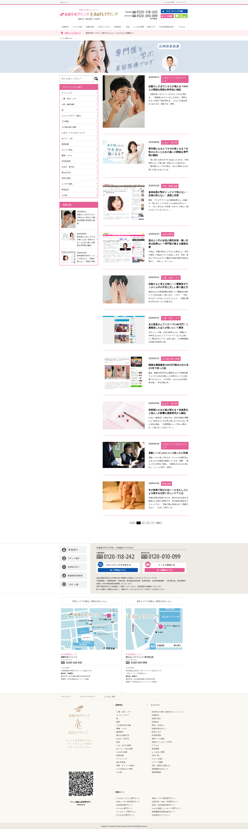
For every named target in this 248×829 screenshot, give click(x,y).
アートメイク (67, 93)
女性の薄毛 (66, 178)
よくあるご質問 (169, 2)
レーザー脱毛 (67, 184)
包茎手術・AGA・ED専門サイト (165, 802)
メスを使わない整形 (124, 769)
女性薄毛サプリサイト (161, 815)
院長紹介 (155, 722)
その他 (64, 195)
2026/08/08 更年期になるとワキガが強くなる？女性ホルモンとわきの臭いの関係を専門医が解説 (86, 239)
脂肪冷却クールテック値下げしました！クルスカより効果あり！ (110, 33)
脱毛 (118, 742)
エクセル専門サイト (124, 808)
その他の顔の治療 (69, 127)
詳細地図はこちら (70, 654)
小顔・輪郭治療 (68, 104)
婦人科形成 (120, 762)
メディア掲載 (157, 762)
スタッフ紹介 (157, 759)
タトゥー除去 (67, 150)
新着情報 (155, 749)
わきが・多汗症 (68, 167)
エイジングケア (122, 715)
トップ (61, 38)
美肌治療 (65, 144)
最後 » (159, 523)
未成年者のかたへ (159, 729)
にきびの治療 (121, 752)
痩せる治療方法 (122, 735)
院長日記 (65, 190)
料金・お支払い (158, 725)
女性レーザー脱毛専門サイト (128, 802)
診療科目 (155, 715)
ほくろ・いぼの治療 (124, 749)
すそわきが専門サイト (125, 815)
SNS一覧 (155, 755)
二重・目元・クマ (69, 99)
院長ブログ (156, 732)
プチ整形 (65, 121)
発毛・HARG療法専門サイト (163, 805)
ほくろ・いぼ (67, 138)
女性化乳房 (66, 161)
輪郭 (118, 722)
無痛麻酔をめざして (160, 769)
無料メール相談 (158, 739)
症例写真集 (156, 735)
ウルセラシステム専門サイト (128, 798)
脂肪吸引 (120, 732)
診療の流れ (156, 718)
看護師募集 (156, 772)
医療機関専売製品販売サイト (164, 812)
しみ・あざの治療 (123, 745)
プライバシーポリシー (87, 697)
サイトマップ (181, 2)
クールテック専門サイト (126, 812)
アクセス (155, 745)
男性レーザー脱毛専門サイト (164, 798)
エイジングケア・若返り (72, 116)
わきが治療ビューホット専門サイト (166, 808)
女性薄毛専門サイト (124, 805)
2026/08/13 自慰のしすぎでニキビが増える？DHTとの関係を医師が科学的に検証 (86, 217)
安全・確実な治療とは (161, 765)
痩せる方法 (66, 172)
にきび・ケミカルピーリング (73, 133)
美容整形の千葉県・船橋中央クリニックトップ (167, 712)
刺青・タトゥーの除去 (125, 765)
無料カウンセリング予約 (162, 742)
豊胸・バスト (67, 155)
